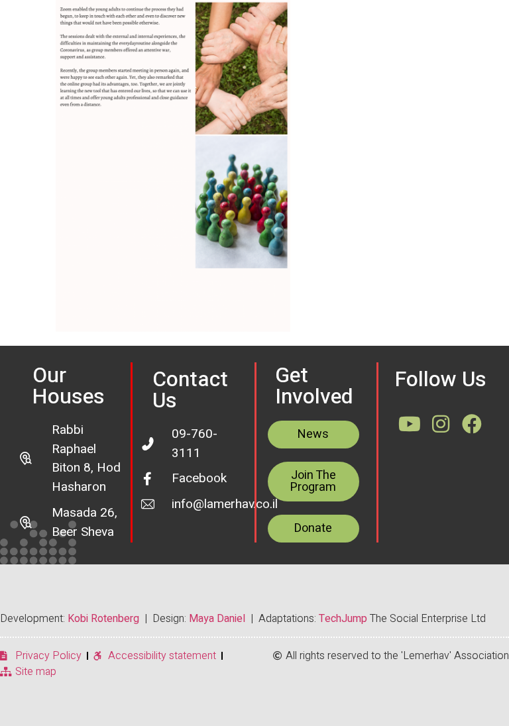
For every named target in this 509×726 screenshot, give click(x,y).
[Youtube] (410, 424)
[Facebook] (472, 424)
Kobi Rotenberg (103, 619)
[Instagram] (441, 424)
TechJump (343, 619)
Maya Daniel (217, 619)
